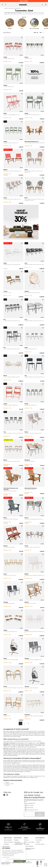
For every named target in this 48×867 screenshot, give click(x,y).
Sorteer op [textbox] (42, 32)
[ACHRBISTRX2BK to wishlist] (43, 178)
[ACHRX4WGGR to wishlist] (43, 328)
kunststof (35, 741)
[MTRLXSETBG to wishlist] (22, 243)
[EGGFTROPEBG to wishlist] (43, 271)
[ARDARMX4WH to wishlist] (22, 178)
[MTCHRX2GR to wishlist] (22, 65)
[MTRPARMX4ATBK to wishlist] (43, 243)
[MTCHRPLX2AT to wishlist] (43, 356)
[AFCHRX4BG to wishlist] (43, 610)
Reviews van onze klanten (29, 842)
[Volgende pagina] (28, 723)
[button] (2, 863)
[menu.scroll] (45, 865)
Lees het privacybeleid (5, 857)
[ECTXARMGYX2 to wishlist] (43, 582)
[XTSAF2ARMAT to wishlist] (22, 582)
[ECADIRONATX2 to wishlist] (43, 122)
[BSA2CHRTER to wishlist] (22, 93)
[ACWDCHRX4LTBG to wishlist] (22, 440)
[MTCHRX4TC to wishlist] (22, 37)
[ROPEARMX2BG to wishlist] (43, 498)
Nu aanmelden (40, 814)
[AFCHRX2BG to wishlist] (43, 554)
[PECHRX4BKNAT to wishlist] (43, 526)
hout (32, 741)
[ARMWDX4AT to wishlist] (22, 299)
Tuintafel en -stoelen (9, 783)
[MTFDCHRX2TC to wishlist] (22, 384)
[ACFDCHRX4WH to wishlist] (22, 610)
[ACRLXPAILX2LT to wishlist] (22, 271)
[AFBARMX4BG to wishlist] (43, 695)
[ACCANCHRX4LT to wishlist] (22, 554)
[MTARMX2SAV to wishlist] (43, 93)
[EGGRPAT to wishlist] (43, 666)
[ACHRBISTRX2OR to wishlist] (43, 150)
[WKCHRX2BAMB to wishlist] (43, 440)
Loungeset (7, 785)
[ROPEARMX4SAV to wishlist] (43, 37)
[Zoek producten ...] (5, 4)
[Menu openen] (2, 4)
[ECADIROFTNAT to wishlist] (22, 468)
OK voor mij (19, 861)
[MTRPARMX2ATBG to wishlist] (43, 299)
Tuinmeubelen (10, 8)
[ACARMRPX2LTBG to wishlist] (22, 666)
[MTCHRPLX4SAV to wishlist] (22, 412)
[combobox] (42, 32)
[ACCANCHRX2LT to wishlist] (22, 695)
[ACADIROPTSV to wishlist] (22, 498)
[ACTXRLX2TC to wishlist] (22, 150)
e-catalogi (37, 842)
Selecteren (7, 861)
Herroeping (6, 844)
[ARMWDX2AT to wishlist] (22, 328)
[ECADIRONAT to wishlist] (43, 468)
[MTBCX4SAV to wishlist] (43, 384)
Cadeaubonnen (17, 842)
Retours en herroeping (8, 842)
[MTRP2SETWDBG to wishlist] (22, 356)
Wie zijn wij (26, 840)
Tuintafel (7, 782)
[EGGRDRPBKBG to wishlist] (22, 638)
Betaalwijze (16, 840)
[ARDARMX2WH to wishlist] (43, 412)
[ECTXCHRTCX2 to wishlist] (22, 526)
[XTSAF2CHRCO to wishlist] (43, 638)
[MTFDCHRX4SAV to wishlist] (22, 122)
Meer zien (24, 17)
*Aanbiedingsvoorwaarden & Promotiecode (29, 849)
